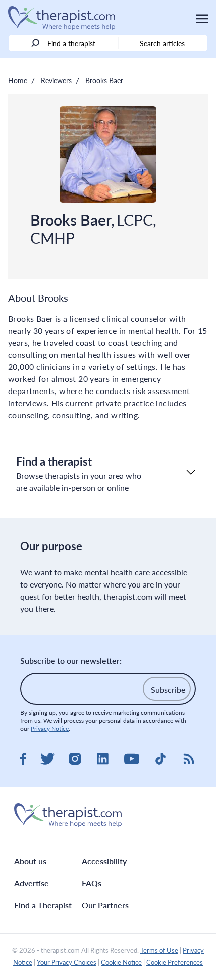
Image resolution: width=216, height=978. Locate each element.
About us (30, 861)
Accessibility (104, 861)
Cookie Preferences (174, 962)
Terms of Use (159, 950)
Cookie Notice (121, 962)
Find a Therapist (43, 905)
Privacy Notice (50, 728)
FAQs (91, 883)
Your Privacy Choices (66, 962)
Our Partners (105, 905)
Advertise (31, 883)
